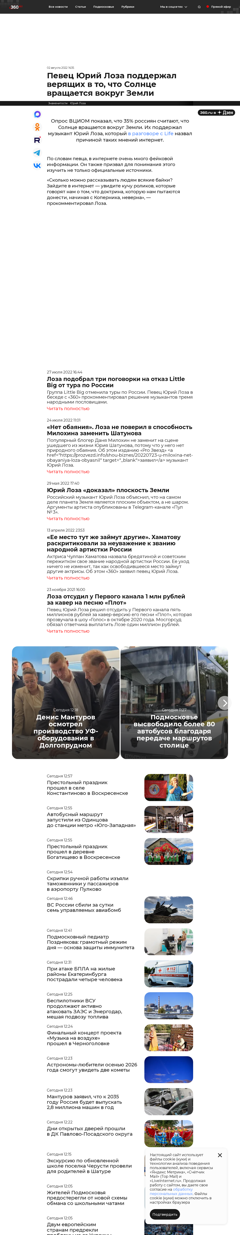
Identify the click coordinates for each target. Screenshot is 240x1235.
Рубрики (128, 6)
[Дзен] (216, 112)
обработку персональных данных (171, 1191)
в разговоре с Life (151, 134)
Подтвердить (164, 1214)
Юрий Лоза (78, 103)
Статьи (80, 6)
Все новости (58, 6)
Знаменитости (58, 103)
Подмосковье (103, 6)
